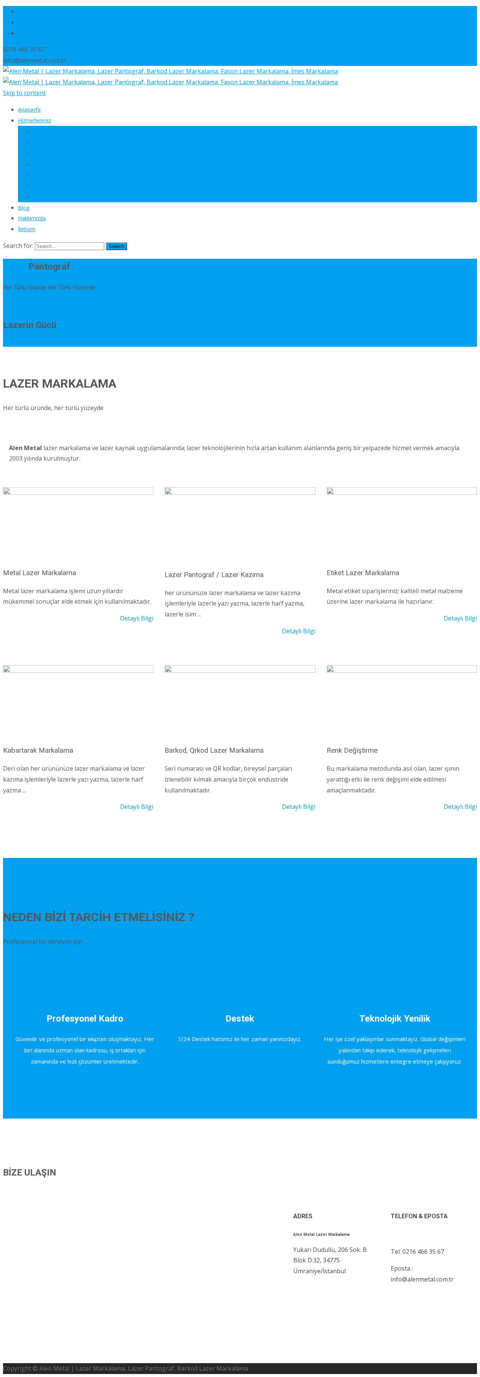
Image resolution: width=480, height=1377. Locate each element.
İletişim (26, 229)
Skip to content (24, 93)
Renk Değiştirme (53, 196)
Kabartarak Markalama (60, 164)
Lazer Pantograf (52, 153)
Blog (23, 207)
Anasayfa (29, 109)
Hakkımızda (32, 218)
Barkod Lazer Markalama (63, 185)
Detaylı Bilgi (19, 304)
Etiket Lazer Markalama (61, 175)
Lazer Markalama (54, 132)
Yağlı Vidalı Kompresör (60, 142)
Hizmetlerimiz (34, 120)
